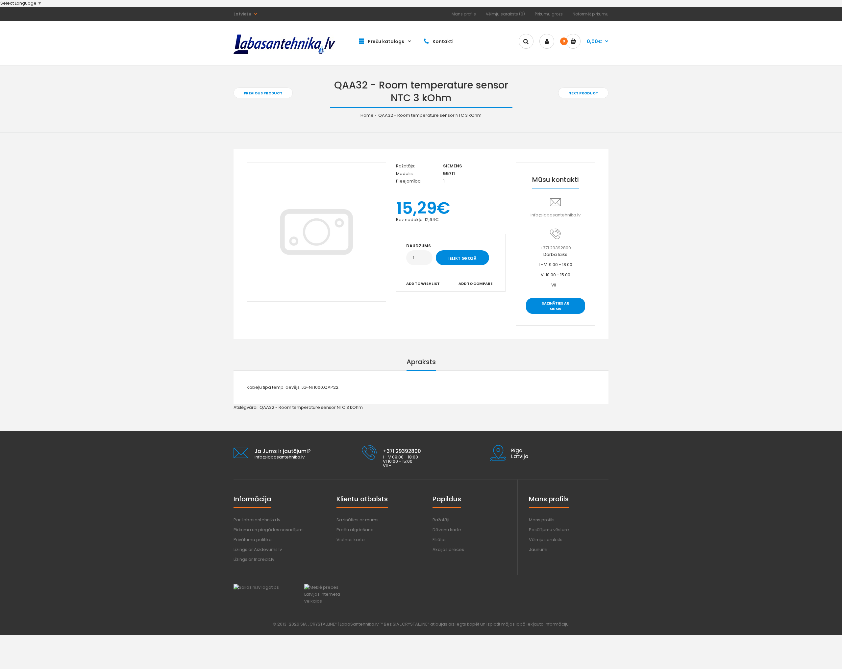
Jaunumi (538, 549)
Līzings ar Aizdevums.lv (258, 549)
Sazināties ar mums (555, 306)
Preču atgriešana (355, 530)
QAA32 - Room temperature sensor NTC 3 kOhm (429, 115)
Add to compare (475, 283)
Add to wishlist (423, 283)
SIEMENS (452, 166)
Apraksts (421, 361)
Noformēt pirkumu (590, 14)
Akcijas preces (448, 549)
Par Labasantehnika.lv (257, 520)
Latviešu (242, 14)
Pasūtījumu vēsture (549, 530)
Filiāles (440, 539)
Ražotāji (441, 520)
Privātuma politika (253, 539)
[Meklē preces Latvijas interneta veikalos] (328, 601)
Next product (583, 93)
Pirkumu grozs (549, 14)
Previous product (263, 93)
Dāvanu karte (447, 530)
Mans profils (464, 14)
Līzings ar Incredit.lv (254, 559)
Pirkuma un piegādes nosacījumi (269, 530)
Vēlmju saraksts (545, 539)
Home (367, 115)
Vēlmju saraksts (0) (505, 14)
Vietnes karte (350, 539)
